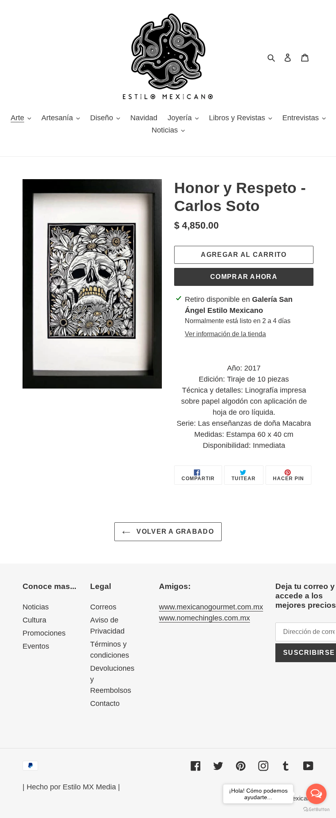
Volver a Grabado (174, 531)
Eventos (36, 646)
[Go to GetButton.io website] (316, 809)
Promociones (44, 633)
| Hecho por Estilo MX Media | (71, 787)
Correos (103, 607)
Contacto (105, 703)
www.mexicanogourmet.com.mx (211, 607)
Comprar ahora (243, 276)
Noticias (36, 607)
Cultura (34, 620)
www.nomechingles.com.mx (204, 618)
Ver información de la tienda (225, 333)
